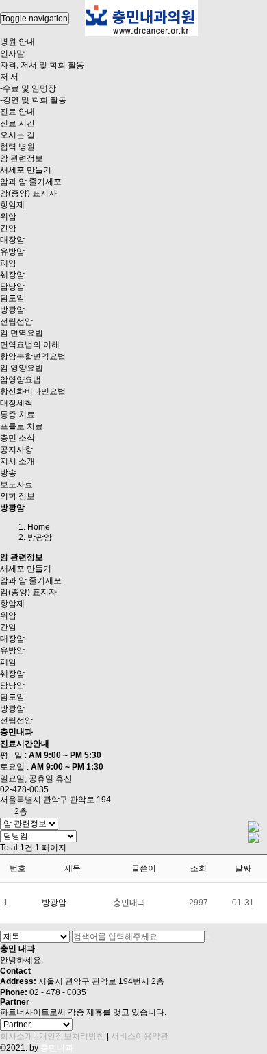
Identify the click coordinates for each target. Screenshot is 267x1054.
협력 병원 (17, 146)
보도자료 (16, 484)
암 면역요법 (21, 333)
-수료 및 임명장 (28, 88)
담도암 (12, 298)
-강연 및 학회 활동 (33, 100)
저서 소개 (17, 461)
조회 (198, 868)
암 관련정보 (21, 158)
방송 (8, 473)
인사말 (12, 53)
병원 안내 (17, 42)
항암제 (12, 205)
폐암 (8, 263)
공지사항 (16, 449)
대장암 (12, 240)
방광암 (12, 310)
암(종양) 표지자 (28, 193)
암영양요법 (20, 379)
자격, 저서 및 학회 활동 (42, 65)
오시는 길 (17, 135)
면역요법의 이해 (30, 345)
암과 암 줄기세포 (31, 181)
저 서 (9, 77)
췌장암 (12, 275)
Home (38, 527)
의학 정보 (17, 496)
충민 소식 (17, 438)
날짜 (243, 868)
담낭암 (12, 286)
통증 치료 (17, 414)
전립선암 (16, 321)
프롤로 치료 (21, 426)
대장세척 (16, 403)
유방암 (12, 251)
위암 (8, 216)
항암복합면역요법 (33, 356)
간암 (8, 228)
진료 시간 (17, 123)
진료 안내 (17, 112)
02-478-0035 (24, 789)
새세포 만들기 (25, 170)
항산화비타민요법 (33, 391)
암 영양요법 (21, 368)
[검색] (208, 936)
